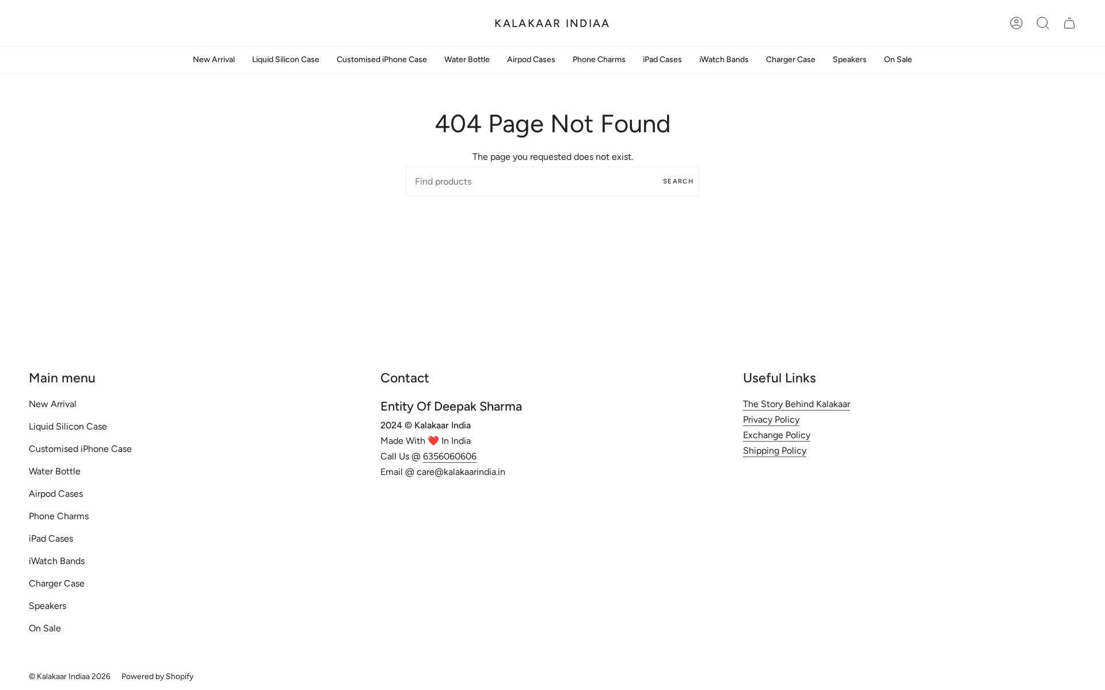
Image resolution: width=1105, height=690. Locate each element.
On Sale (45, 628)
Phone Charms (59, 516)
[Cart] (1069, 23)
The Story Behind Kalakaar (796, 403)
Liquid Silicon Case (68, 426)
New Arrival (53, 403)
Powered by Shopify (157, 676)
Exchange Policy (776, 435)
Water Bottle (55, 471)
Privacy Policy (771, 419)
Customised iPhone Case (80, 448)
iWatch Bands (57, 560)
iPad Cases (51, 538)
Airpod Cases (56, 493)
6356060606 (450, 456)
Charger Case (57, 583)
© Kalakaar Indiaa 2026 (69, 676)
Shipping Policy (774, 450)
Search (678, 181)
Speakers (47, 605)
